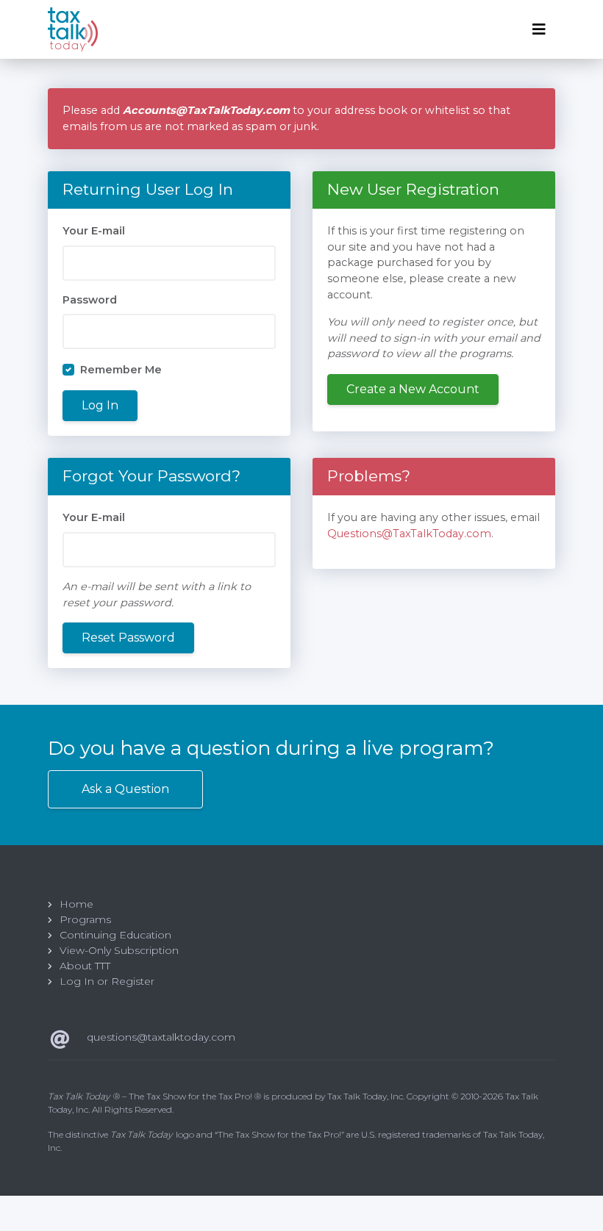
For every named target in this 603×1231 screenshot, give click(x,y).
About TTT (85, 965)
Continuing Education (115, 934)
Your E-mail (94, 230)
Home (76, 904)
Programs (85, 919)
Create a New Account (412, 389)
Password (90, 299)
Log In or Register (107, 981)
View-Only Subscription (119, 950)
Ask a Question (125, 789)
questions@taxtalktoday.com (161, 1037)
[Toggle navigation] (539, 29)
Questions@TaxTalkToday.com (409, 533)
